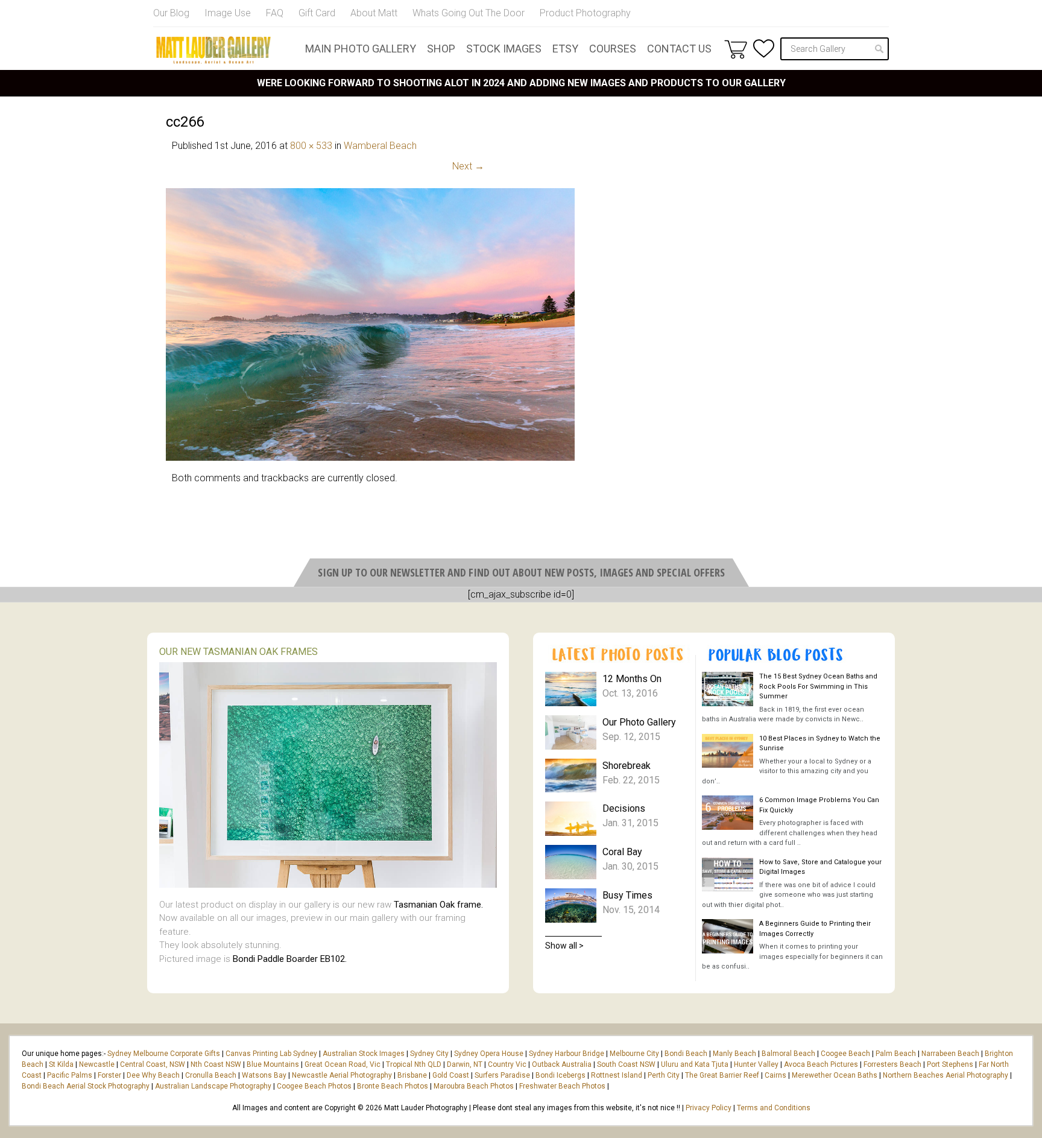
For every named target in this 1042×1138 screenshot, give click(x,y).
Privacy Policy (708, 1108)
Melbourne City (634, 1053)
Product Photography (585, 13)
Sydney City (429, 1053)
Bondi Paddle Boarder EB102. (290, 958)
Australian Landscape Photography (213, 1086)
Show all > (564, 945)
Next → (468, 166)
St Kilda (61, 1064)
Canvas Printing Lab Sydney (271, 1053)
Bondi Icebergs (560, 1075)
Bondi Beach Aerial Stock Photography (86, 1086)
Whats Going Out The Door (468, 13)
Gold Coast (450, 1075)
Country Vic (507, 1064)
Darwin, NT (464, 1064)
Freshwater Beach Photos (562, 1086)
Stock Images (504, 48)
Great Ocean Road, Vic (342, 1064)
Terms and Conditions (773, 1108)
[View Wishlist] (763, 48)
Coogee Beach (845, 1053)
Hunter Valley (756, 1064)
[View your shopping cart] (735, 49)
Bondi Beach (686, 1053)
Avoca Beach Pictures (821, 1064)
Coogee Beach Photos (314, 1086)
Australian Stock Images (364, 1053)
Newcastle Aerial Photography (342, 1075)
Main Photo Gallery (360, 48)
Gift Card (316, 13)
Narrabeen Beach (950, 1053)
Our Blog (171, 13)
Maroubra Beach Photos (474, 1086)
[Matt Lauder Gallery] (213, 50)
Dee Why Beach (153, 1075)
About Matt (373, 13)
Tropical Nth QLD (413, 1064)
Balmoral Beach (788, 1053)
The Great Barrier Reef (722, 1075)
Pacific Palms (69, 1075)
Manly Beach (734, 1053)
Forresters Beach (892, 1064)
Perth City (664, 1075)
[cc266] (370, 457)
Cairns (775, 1075)
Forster (109, 1075)
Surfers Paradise (502, 1075)
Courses (612, 48)
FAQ (274, 13)
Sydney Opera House (488, 1053)
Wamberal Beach (380, 145)
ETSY (565, 48)
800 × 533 (311, 145)
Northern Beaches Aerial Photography (945, 1075)
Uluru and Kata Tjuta (694, 1064)
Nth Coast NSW (216, 1064)
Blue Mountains (272, 1064)
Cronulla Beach (210, 1075)
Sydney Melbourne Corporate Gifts (164, 1053)
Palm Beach (896, 1053)
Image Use (227, 13)
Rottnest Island (616, 1075)
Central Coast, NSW (152, 1064)
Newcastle (97, 1064)
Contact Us (679, 48)
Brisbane (412, 1075)
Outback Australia (562, 1064)
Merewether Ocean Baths (834, 1075)
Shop (441, 48)
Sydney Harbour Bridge (566, 1053)
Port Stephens (950, 1064)
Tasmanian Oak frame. (438, 904)
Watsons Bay (264, 1075)
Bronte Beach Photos (392, 1086)
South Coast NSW (626, 1064)
